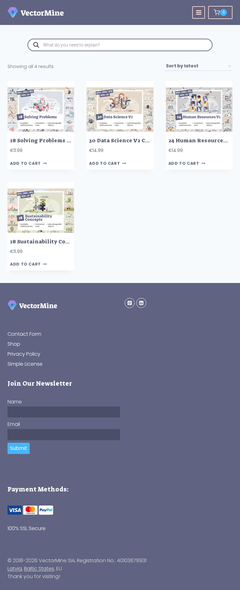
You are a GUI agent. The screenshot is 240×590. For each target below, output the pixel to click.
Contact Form (24, 334)
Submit (18, 448)
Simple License (25, 364)
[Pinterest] (130, 303)
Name (15, 401)
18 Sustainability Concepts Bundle (57, 241)
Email (14, 424)
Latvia (15, 568)
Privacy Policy (24, 354)
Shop (14, 344)
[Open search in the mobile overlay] (120, 44)
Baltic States (39, 568)
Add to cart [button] (25, 163)
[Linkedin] (141, 303)
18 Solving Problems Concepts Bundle (61, 140)
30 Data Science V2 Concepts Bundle (138, 140)
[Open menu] (198, 12)
